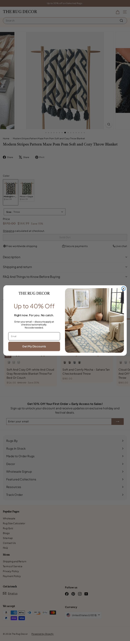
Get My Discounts (34, 346)
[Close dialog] (123, 288)
